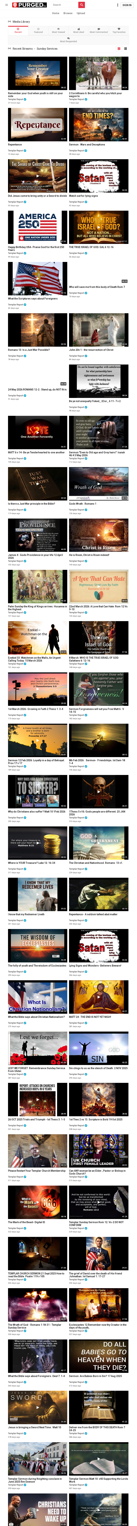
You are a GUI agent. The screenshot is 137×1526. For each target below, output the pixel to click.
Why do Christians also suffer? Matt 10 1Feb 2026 (36, 811)
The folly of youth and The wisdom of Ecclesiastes (37, 965)
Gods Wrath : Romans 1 (82, 503)
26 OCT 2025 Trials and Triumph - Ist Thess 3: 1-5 (36, 1119)
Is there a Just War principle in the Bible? (31, 503)
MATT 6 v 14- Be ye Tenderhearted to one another (36, 452)
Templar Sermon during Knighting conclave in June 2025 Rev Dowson (35, 1480)
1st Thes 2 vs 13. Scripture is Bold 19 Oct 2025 (95, 1119)
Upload (81, 13)
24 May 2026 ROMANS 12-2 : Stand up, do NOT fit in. (37, 389)
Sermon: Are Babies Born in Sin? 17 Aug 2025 (95, 1376)
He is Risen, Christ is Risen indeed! (89, 555)
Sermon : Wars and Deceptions (87, 144)
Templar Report (15, 99)
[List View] (125, 48)
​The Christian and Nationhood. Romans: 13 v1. (96, 862)
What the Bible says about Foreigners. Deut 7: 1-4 (36, 1376)
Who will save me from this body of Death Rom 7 (97, 287)
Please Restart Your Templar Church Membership (36, 1170)
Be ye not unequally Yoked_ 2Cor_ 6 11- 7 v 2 (95, 401)
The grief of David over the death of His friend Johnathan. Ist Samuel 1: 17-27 (95, 1275)
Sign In (127, 5)
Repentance (15, 144)
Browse (68, 13)
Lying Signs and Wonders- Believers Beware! (95, 965)
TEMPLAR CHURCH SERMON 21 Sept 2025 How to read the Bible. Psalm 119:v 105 (36, 1275)
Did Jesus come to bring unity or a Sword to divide (37, 195)
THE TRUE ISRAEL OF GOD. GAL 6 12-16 (91, 247)
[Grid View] (119, 48)
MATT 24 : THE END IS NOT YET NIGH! (90, 1016)
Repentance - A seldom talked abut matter (93, 914)
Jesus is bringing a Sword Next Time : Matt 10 (34, 1427)
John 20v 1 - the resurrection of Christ (91, 349)
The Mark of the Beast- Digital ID (26, 1222)
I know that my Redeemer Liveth (26, 914)
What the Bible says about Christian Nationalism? (36, 1016)
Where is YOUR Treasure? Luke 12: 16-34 (31, 862)
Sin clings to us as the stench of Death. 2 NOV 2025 (98, 1068)
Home (55, 13)
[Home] (29, 5)
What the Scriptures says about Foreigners (33, 298)
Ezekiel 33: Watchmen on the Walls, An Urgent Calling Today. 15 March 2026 (34, 659)
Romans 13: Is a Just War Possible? (29, 349)
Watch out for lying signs (83, 195)
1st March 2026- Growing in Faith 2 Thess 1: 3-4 (35, 709)
